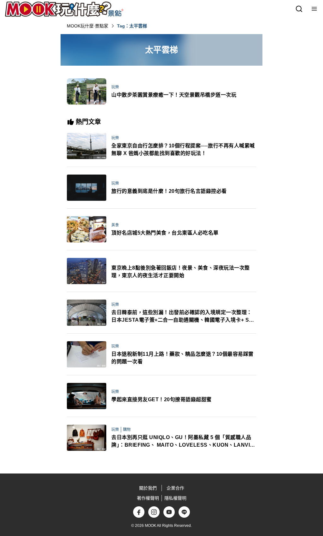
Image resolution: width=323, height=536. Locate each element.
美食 (115, 225)
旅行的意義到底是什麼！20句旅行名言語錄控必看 (169, 191)
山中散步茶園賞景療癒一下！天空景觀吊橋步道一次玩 (173, 95)
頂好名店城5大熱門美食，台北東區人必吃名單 (165, 232)
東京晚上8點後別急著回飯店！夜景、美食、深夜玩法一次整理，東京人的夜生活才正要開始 (180, 271)
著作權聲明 (148, 498)
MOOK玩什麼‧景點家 (87, 25)
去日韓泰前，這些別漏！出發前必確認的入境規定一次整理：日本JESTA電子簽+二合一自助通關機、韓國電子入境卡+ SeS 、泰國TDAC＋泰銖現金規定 (183, 317)
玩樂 (115, 87)
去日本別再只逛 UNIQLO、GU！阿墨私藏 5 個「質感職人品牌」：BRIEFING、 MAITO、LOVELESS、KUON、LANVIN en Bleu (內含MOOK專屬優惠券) (182, 442)
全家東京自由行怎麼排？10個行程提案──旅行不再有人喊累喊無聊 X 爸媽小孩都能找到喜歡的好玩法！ (183, 149)
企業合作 (175, 488)
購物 (127, 429)
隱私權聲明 (175, 498)
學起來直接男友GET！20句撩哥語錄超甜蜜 (161, 399)
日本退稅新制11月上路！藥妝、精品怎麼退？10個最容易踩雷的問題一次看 (182, 357)
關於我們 (148, 488)
